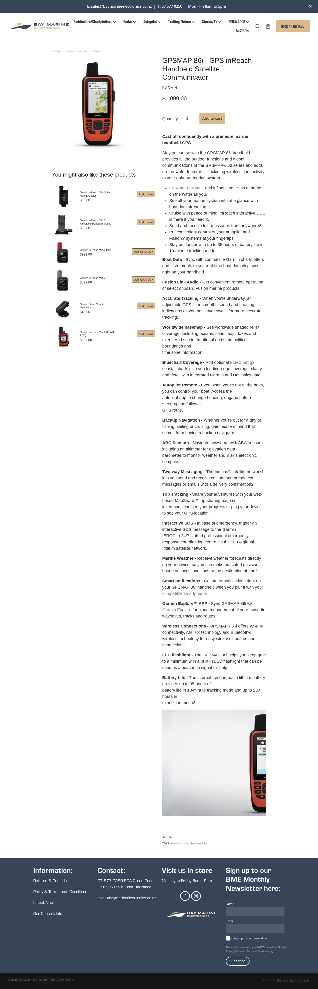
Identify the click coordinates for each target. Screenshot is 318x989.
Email (229, 921)
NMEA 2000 (237, 21)
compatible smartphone (184, 593)
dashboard (40, 979)
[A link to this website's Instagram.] (196, 896)
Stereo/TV (210, 21)
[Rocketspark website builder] (286, 981)
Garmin (96, 51)
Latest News (44, 902)
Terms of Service (257, 951)
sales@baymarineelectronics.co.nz (121, 6)
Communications (76, 51)
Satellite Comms (179, 843)
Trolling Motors (180, 21)
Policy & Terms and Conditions (60, 891)
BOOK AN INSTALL (292, 26)
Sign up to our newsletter (250, 938)
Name (230, 903)
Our (37, 913)
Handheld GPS (198, 843)
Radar (128, 21)
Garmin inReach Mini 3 (92, 277)
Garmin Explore (176, 609)
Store (56, 51)
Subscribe (237, 961)
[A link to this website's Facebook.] (185, 896)
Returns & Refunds (50, 880)
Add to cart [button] (212, 118)
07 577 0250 (172, 6)
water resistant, (190, 188)
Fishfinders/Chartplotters (93, 21)
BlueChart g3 (242, 362)
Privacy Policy (233, 951)
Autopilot (150, 21)
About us (242, 30)
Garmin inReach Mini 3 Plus (95, 250)
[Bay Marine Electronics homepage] (38, 26)
